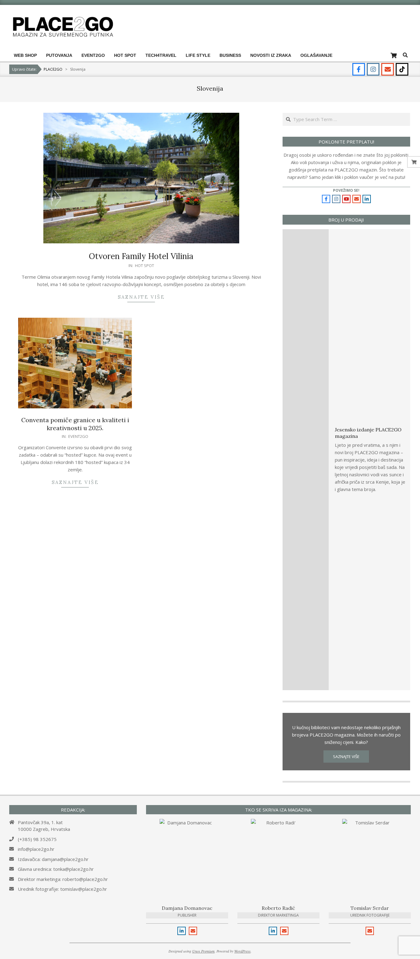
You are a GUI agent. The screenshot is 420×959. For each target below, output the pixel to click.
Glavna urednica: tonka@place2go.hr (56, 869)
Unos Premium (203, 951)
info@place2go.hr (36, 849)
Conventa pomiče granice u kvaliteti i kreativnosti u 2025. (75, 424)
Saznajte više (141, 297)
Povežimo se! (346, 190)
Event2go (78, 436)
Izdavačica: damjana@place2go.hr (53, 859)
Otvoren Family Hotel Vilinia (141, 256)
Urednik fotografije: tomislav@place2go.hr (62, 889)
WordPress (242, 951)
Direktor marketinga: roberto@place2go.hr (63, 879)
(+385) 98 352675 (37, 839)
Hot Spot (144, 265)
